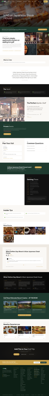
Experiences (24, 1)
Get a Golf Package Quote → (42, 29)
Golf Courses (13, 1)
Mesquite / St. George (22, 375)
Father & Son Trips (43, 375)
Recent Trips (35, 1)
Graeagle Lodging (29, 374)
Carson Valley (15, 375)
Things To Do (28, 379)
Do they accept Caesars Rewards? (36, 150)
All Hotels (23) (28, 369)
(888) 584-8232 (41, 1)
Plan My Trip (16, 354)
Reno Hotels (28, 370)
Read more (8, 262)
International (21, 380)
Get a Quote (45, 1)
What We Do (9, 1)
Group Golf (42, 373)
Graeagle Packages (22, 373)
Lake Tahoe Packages (22, 370)
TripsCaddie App (43, 379)
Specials (29, 1)
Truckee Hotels (29, 373)
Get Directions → (29, 201)
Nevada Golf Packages (22, 390)
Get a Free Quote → (38, 167)
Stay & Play (21, 383)
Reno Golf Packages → (38, 169)
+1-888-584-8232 (29, 117)
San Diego (21, 379)
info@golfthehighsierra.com (6, 375)
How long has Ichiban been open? (36, 148)
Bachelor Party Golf (43, 374)
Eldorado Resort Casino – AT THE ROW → (8, 158)
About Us (42, 369)
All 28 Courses (15, 369)
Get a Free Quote (43, 362)
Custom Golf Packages (22, 389)
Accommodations (19, 1)
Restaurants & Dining (29, 378)
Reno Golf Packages (22, 369)
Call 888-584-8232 (23, 354)
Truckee (14, 373)
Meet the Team (42, 370)
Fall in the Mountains (22, 386)
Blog (32, 1)
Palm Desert (21, 378)
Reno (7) (14, 370)
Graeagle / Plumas (16, 374)
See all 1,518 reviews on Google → (39, 266)
